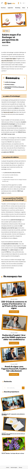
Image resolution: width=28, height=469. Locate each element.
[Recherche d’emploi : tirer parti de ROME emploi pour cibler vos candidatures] (14, 322)
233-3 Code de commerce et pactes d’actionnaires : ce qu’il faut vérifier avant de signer (14, 304)
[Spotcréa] (10, 3)
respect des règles (10, 58)
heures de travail (8, 112)
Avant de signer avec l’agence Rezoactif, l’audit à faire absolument (14, 368)
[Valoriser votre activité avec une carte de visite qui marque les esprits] (14, 424)
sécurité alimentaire (7, 60)
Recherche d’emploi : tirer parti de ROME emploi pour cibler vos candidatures (14, 337)
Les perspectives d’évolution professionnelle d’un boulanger (14, 87)
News (7, 31)
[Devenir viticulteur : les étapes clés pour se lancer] (13, 444)
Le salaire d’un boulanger (10, 82)
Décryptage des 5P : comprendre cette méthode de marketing (13, 414)
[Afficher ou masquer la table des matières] (22, 78)
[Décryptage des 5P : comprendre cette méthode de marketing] (13, 403)
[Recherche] (20, 3)
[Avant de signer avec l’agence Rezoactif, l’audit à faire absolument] (13, 354)
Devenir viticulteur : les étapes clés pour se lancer (13, 453)
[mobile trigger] (2, 3)
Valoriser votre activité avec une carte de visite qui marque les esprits (13, 434)
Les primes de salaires (9, 84)
